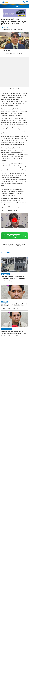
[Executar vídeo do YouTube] (14, 220)
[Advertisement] (14, 72)
